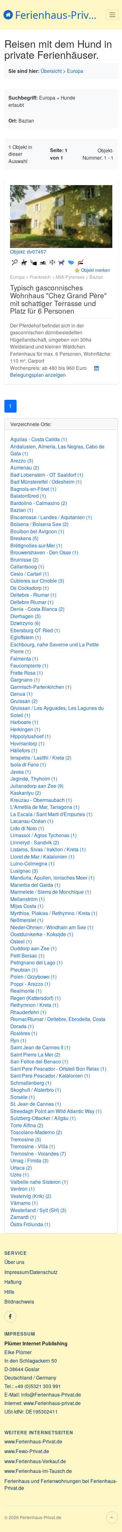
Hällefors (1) (23, 750)
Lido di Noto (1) (27, 828)
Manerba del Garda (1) (35, 884)
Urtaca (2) (21, 1167)
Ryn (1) (18, 1040)
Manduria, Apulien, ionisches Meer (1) (52, 877)
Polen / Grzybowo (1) (33, 976)
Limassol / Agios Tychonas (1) (43, 835)
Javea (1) (20, 771)
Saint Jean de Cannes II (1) (40, 1047)
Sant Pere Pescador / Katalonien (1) (50, 1075)
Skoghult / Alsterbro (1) (35, 1089)
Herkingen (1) (25, 729)
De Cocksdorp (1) (29, 587)
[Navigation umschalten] (112, 15)
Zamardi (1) (23, 1216)
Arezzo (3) (21, 460)
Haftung (13, 1281)
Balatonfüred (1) (28, 495)
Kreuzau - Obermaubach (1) (41, 799)
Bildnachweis (19, 1301)
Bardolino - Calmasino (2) (38, 502)
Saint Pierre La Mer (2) (35, 1054)
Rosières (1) (23, 1033)
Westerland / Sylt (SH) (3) (38, 1209)
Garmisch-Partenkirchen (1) (40, 686)
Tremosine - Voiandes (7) (38, 1153)
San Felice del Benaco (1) (39, 1061)
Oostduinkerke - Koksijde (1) (41, 934)
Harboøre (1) (24, 721)
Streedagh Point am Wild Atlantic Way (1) (56, 1110)
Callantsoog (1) (27, 566)
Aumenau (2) (24, 467)
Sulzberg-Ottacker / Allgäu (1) (43, 1117)
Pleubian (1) (24, 969)
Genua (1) (21, 693)
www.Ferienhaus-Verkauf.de (35, 1461)
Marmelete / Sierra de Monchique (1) (50, 891)
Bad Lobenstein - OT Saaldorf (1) (46, 474)
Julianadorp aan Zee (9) (37, 785)
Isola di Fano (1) (28, 764)
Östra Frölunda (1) (30, 1224)
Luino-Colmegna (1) (32, 863)
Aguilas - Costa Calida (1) (38, 439)
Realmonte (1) (26, 990)
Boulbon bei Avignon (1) (37, 531)
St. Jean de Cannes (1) (35, 1103)
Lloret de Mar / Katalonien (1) (42, 856)
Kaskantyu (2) (25, 792)
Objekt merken (95, 270)
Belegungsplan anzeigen (38, 374)
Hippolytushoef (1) (30, 736)
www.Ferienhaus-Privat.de (33, 1441)
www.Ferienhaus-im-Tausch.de (38, 1470)
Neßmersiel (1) (26, 919)
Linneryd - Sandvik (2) (34, 842)
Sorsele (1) (22, 1096)
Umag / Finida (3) (29, 1160)
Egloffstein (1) (25, 637)
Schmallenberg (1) (30, 1082)
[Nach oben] (112, 1518)
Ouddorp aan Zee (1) (33, 948)
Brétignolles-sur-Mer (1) (36, 545)
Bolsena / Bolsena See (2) (39, 523)
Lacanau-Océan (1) (31, 820)
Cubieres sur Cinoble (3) (37, 580)
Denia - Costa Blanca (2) (37, 608)
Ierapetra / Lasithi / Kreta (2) (40, 757)
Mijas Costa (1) (26, 905)
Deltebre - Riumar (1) (33, 594)
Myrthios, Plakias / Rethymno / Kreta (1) (53, 912)
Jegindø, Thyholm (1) (33, 778)
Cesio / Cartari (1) (29, 573)
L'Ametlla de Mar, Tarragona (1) (44, 806)
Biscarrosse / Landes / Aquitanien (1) (51, 516)
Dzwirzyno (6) (25, 622)
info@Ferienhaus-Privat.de (51, 1394)
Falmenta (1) (24, 658)
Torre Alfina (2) (26, 1125)
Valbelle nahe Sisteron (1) (39, 1181)
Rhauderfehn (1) (28, 1011)
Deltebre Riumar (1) (31, 601)
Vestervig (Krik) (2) (30, 1195)
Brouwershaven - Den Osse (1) (44, 552)
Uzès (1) (19, 1174)
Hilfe (9, 1291)
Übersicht (51, 70)
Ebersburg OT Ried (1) (35, 630)
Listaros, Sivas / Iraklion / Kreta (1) (48, 849)
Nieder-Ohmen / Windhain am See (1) (51, 927)
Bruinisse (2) (24, 559)
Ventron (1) (22, 1188)
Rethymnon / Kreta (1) (34, 1004)
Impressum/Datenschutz (31, 1271)
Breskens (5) (24, 538)
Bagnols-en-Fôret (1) (33, 488)
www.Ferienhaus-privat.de (52, 1402)
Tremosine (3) (25, 1139)
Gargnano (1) (25, 679)
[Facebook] (10, 1317)
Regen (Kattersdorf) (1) (35, 997)
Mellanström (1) (27, 898)
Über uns (14, 1261)
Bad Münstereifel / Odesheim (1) (46, 481)
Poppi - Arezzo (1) (30, 983)
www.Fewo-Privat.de (26, 1450)
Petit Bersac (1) (27, 955)
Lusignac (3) (24, 870)
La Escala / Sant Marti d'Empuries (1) (51, 813)
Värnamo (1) (24, 1202)
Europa (75, 70)
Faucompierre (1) (29, 665)
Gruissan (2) (24, 700)
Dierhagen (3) (25, 615)
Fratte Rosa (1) (26, 672)
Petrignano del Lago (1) (36, 962)
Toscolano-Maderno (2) (36, 1131)
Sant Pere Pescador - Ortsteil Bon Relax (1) (58, 1068)
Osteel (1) (21, 941)
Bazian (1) (21, 509)
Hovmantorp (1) (27, 743)
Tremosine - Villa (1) (32, 1146)
